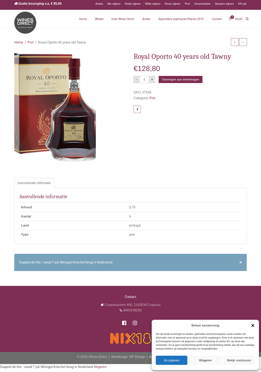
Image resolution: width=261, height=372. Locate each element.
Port (187, 3)
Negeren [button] (100, 367)
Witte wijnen (152, 3)
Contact (217, 19)
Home (83, 19)
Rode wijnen (133, 3)
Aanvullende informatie (34, 183)
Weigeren (205, 360)
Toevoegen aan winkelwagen (180, 79)
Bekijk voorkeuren (239, 360)
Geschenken (202, 3)
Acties (99, 3)
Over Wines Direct (123, 19)
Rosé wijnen (172, 3)
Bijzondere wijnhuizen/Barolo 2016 (181, 19)
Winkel (99, 19)
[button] (253, 325)
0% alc (242, 3)
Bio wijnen (114, 3)
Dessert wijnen (224, 3)
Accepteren (171, 360)
